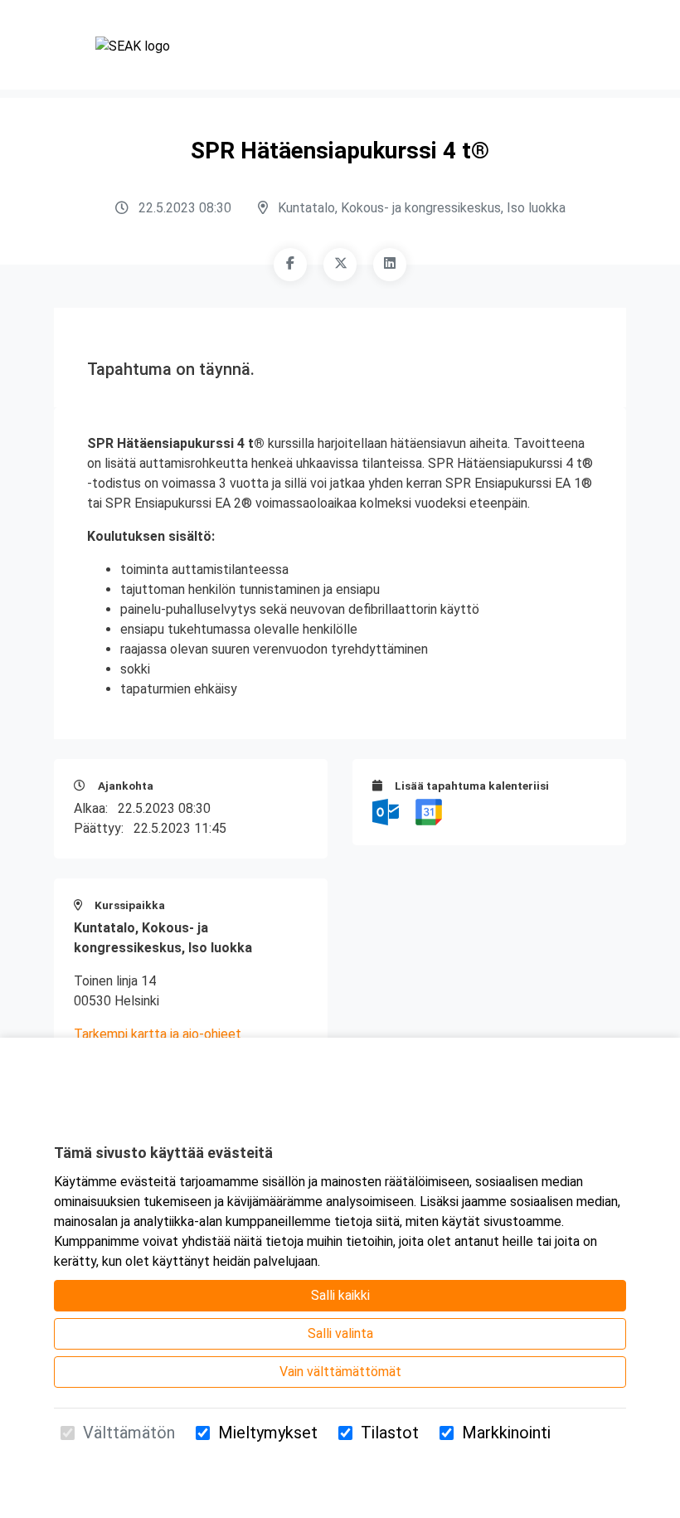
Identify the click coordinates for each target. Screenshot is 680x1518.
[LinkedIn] (389, 264)
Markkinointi (506, 1433)
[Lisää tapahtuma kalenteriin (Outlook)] (387, 811)
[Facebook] (290, 264)
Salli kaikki (340, 1295)
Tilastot (390, 1433)
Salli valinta (340, 1333)
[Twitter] (340, 264)
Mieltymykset (268, 1433)
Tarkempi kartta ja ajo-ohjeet (157, 1034)
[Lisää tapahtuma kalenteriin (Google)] (428, 811)
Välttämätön (129, 1433)
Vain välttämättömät (340, 1371)
